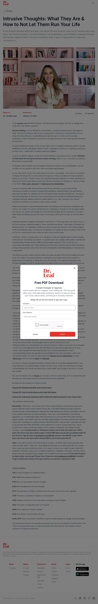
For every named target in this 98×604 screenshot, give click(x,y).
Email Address (27, 312)
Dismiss (35, 334)
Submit (62, 334)
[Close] (74, 268)
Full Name (26, 303)
